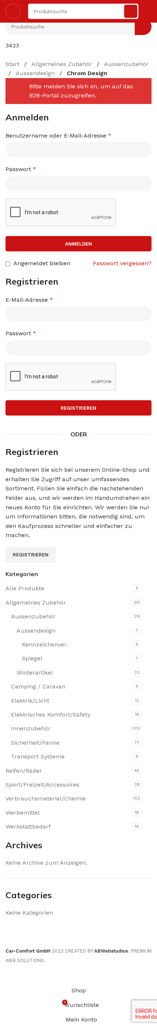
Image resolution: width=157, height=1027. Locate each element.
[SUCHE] (130, 11)
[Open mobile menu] (13, 11)
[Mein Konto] (148, 11)
